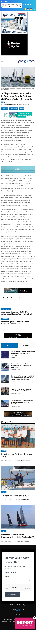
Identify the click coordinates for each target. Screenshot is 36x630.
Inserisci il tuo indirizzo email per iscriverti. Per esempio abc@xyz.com (18, 580)
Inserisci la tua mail (11, 572)
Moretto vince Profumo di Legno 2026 (16, 455)
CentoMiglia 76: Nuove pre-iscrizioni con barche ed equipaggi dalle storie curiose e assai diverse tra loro (22, 377)
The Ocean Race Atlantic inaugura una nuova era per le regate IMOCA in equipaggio (23, 353)
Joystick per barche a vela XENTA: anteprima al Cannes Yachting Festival (16, 313)
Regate (22, 108)
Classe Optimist (13, 108)
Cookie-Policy (21, 605)
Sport (5, 102)
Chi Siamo (13, 605)
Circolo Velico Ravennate (9, 104)
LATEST (9, 345)
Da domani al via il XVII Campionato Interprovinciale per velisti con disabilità (22, 402)
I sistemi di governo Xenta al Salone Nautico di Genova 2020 (15, 323)
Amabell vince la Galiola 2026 (15, 495)
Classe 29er (5, 108)
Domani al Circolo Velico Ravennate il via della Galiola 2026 (17, 535)
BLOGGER (26, 345)
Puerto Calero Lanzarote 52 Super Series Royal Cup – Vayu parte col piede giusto (21, 365)
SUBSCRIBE (12, 595)
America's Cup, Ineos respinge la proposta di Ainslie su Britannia (21, 390)
